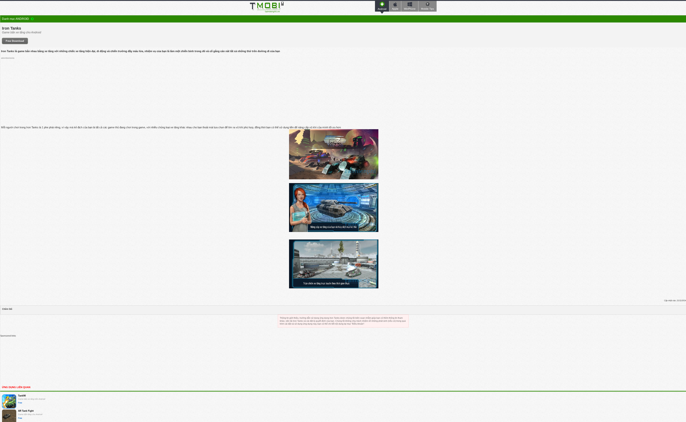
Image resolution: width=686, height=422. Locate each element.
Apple (395, 8)
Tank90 (22, 395)
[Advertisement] (334, 85)
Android (382, 8)
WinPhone (410, 8)
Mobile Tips (427, 8)
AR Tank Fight (26, 411)
